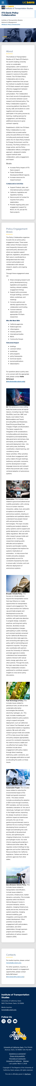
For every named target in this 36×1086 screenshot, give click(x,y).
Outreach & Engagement (9, 22)
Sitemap (26, 1061)
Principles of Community (17, 1059)
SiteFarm (28, 1074)
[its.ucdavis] (3, 1021)
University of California (14, 1061)
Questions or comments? (17, 1054)
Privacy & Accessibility (17, 1056)
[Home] (17, 7)
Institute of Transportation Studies (12, 20)
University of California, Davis (13, 1047)
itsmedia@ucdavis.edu (8, 1010)
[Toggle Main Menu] (3, 2)
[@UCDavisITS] (15, 1021)
